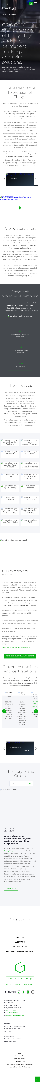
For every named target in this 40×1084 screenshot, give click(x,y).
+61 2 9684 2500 (12, 1013)
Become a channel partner (20, 952)
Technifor (17, 984)
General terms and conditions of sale (20, 1064)
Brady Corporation (11, 851)
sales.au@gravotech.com (15, 1015)
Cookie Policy (20, 1056)
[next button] (36, 711)
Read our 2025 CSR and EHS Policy (16, 647)
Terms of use (20, 1061)
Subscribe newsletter (18, 979)
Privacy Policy (20, 1058)
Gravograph (29, 984)
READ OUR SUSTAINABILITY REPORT (20, 656)
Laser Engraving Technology (20, 1067)
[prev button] (4, 711)
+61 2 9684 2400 (12, 1010)
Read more (11, 888)
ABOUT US (20, 942)
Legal (20, 1053)
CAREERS (20, 937)
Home (4, 14)
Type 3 (8, 984)
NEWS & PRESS (20, 947)
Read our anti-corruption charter (35, 704)
